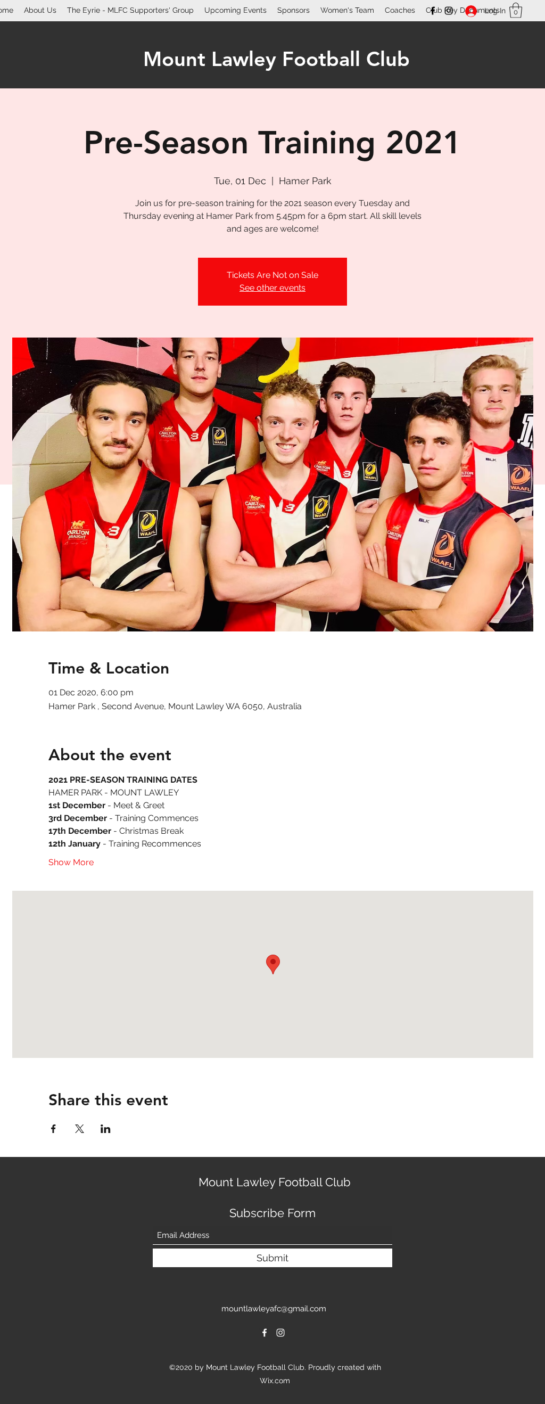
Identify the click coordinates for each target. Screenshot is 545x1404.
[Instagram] (448, 10)
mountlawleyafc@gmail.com (273, 1308)
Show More (71, 862)
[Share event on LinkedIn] (106, 1128)
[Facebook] (432, 10)
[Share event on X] (80, 1128)
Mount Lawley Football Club (276, 58)
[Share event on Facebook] (53, 1128)
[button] (515, 10)
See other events (272, 288)
